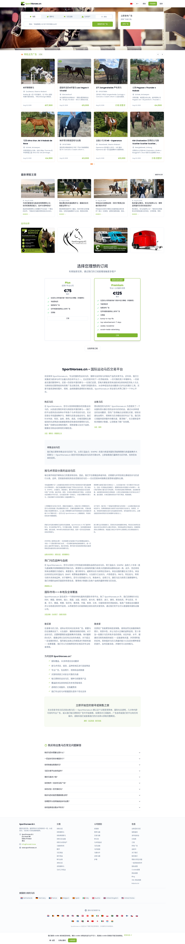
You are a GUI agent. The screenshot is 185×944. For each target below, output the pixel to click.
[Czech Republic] (132, 916)
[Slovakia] (137, 916)
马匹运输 (48, 614)
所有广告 (135, 846)
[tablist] (68, 16)
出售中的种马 (49, 554)
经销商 (96, 829)
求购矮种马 (65, 554)
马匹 (46, 433)
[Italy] (97, 916)
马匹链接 (97, 849)
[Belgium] (53, 916)
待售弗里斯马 (61, 835)
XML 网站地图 (136, 880)
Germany (42, 898)
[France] (63, 916)
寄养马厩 (97, 832)
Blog (133, 876)
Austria (97, 898)
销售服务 (135, 832)
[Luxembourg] (107, 921)
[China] (92, 921)
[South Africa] (78, 916)
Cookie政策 (136, 870)
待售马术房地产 (62, 842)
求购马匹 (58, 554)
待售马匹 (60, 829)
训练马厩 (97, 856)
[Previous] (158, 54)
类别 (144, 4)
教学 (58, 849)
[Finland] (127, 916)
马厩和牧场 (60, 846)
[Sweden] (112, 916)
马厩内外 (97, 853)
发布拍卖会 (135, 835)
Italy (87, 898)
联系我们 (135, 856)
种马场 (96, 839)
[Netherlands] (48, 916)
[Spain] (92, 916)
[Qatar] (88, 921)
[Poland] (107, 916)
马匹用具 (91, 721)
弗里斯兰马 (58, 433)
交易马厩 (97, 835)
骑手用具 (98, 721)
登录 (161, 4)
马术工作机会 (61, 870)
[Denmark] (122, 916)
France (54, 898)
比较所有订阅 (92, 348)
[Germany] (58, 916)
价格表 (134, 839)
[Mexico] (102, 921)
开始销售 (153, 4)
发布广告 (125, 24)
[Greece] (78, 921)
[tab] (32, 16)
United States (129, 898)
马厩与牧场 (62, 614)
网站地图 (135, 873)
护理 (95, 859)
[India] (112, 921)
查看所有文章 (159, 175)
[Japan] (97, 921)
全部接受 (72, 940)
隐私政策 (135, 866)
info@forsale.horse (29, 844)
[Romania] (73, 921)
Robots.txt (135, 883)
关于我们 (135, 853)
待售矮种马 (60, 832)
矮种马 (51, 433)
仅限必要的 (62, 940)
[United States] (73, 916)
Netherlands (27, 898)
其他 (99, 427)
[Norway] (117, 916)
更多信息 (127, 935)
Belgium (66, 898)
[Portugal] (102, 916)
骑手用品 (60, 856)
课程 (85, 721)
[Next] (162, 54)
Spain (77, 898)
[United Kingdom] (68, 916)
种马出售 (60, 859)
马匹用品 (60, 853)
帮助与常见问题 (137, 859)
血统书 (134, 849)
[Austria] (83, 916)
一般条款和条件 (137, 863)
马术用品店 (98, 842)
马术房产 (55, 614)
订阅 (67, 318)
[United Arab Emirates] (83, 921)
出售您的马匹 (136, 829)
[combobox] (132, 4)
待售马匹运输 (61, 839)
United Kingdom (112, 898)
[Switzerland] (88, 916)
